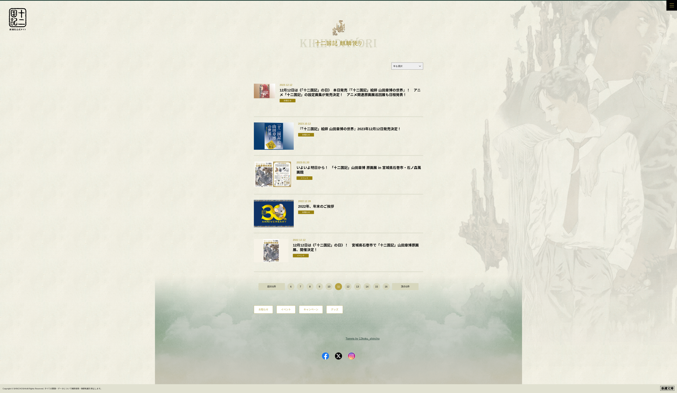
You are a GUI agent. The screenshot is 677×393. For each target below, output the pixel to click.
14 (367, 286)
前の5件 (271, 286)
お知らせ (263, 309)
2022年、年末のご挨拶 (316, 206)
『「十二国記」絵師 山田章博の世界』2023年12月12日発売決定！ (349, 129)
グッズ (334, 309)
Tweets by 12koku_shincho (363, 338)
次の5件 (405, 286)
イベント (286, 309)
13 (357, 286)
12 (348, 286)
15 (376, 286)
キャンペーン (311, 309)
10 (329, 286)
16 (386, 286)
